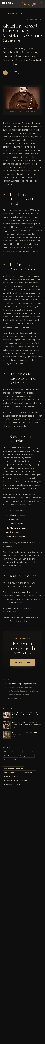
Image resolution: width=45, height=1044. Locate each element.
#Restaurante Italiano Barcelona (15, 780)
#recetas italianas (10, 756)
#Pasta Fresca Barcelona (12, 776)
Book (26, 4)
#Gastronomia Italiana (12, 784)
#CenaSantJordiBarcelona (13, 768)
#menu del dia (29, 752)
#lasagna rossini (10, 760)
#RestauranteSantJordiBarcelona (16, 764)
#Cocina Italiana (28, 772)
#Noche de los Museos (12, 752)
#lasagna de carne (26, 756)
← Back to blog (15, 13)
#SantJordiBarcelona (11, 772)
